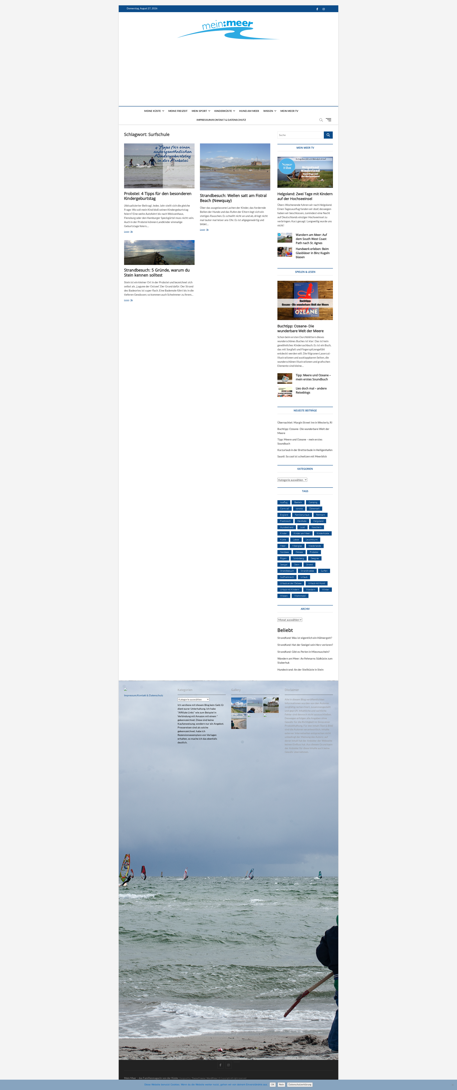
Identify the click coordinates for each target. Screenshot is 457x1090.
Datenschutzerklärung (299, 1084)
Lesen (134, 232)
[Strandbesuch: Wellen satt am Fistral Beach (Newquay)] (235, 166)
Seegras (315, 558)
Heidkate (302, 520)
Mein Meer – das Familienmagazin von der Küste (151, 1077)
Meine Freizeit (178, 110)
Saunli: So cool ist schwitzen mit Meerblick (302, 456)
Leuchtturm (312, 539)
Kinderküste (223, 110)
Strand (309, 564)
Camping (313, 502)
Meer (283, 545)
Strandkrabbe (307, 570)
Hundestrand (286, 527)
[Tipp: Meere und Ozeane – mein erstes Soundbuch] (284, 378)
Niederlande (315, 545)
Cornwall (284, 508)
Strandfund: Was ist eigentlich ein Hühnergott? (304, 637)
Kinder (283, 533)
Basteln (298, 502)
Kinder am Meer (302, 533)
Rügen (283, 558)
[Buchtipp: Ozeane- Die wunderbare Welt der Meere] (305, 300)
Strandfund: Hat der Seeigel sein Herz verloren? (305, 644)
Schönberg (298, 558)
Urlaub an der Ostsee (291, 583)
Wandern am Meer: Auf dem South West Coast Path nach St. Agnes (311, 239)
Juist (302, 527)
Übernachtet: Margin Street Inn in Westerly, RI (304, 422)
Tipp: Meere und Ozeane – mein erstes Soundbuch (313, 377)
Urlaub (304, 577)
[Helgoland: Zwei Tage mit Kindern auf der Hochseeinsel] (305, 172)
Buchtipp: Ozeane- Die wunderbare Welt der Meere (300, 328)
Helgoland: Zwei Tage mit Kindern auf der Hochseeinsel (305, 196)
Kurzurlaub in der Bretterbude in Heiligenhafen (304, 450)
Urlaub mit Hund (316, 583)
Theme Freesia (198, 1078)
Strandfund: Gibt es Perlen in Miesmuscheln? (303, 651)
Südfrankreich (287, 577)
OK (272, 1084)
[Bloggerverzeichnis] (125, 689)
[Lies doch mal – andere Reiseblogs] (284, 391)
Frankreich (285, 520)
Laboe (296, 539)
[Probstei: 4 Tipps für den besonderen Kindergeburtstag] (159, 165)
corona (299, 508)
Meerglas (297, 545)
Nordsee (284, 552)
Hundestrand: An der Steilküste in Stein (300, 669)
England (284, 514)
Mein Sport (199, 110)
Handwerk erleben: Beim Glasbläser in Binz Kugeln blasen (313, 253)
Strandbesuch (287, 570)
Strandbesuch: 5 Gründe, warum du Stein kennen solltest (157, 272)
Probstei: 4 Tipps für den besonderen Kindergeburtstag (158, 196)
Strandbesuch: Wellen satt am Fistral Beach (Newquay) (233, 198)
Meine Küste (152, 110)
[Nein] (452, 1085)
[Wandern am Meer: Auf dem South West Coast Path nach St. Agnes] (284, 238)
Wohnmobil (300, 595)
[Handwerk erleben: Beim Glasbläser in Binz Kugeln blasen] (284, 252)
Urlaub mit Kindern (289, 589)
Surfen (324, 570)
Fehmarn (320, 514)
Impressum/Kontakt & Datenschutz (221, 119)
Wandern (310, 589)
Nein (281, 1084)
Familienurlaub (302, 514)
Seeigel (283, 564)
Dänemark (314, 508)
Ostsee (299, 552)
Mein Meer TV (289, 110)
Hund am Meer (249, 110)
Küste (283, 539)
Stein (296, 564)
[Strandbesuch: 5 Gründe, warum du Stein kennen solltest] (159, 252)
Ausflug (284, 502)
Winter (325, 589)
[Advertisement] (228, 69)
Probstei (314, 552)
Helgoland (318, 520)
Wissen (268, 110)
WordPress (212, 1078)
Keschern (316, 527)
